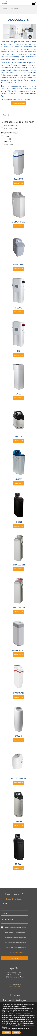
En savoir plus (18, 183)
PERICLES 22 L (18, 565)
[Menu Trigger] (33, 3)
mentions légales (19, 952)
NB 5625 (18, 522)
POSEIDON (18, 693)
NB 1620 (18, 479)
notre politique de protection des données (18, 1026)
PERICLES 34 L (18, 607)
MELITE (18, 436)
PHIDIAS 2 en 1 (18, 650)
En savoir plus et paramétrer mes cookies (15, 1029)
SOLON (18, 736)
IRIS (18, 351)
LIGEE (18, 394)
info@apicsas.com (14, 986)
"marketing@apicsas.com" (13, 944)
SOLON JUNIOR (18, 779)
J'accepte (6, 1032)
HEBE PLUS (18, 265)
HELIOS (18, 308)
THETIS (18, 821)
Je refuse (16, 1032)
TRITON (18, 864)
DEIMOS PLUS (18, 222)
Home (5, 8)
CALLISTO (18, 179)
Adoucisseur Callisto (18, 103)
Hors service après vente (14, 899)
